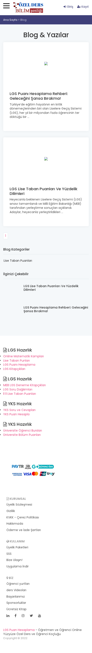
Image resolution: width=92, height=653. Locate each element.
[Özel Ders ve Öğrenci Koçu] (33, 470)
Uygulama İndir (17, 566)
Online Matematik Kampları (23, 356)
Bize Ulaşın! (14, 560)
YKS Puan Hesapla (16, 414)
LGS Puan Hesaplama (19, 630)
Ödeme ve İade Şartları (23, 530)
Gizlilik (10, 511)
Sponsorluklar (16, 603)
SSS (9, 554)
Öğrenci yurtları (18, 584)
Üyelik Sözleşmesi (19, 505)
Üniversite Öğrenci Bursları (22, 430)
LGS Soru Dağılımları (17, 389)
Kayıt (85, 6)
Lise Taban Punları (16, 360)
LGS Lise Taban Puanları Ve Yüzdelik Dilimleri (43, 191)
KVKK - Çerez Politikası (22, 517)
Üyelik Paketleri (17, 547)
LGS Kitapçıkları (14, 369)
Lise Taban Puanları (18, 260)
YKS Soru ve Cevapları (19, 410)
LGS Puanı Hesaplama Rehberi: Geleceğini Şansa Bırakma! (39, 96)
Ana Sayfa (10, 20)
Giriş (69, 6)
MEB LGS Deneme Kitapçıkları (24, 385)
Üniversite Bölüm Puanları (22, 435)
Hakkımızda (14, 524)
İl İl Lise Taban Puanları (19, 394)
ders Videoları (16, 590)
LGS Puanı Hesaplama (19, 364)
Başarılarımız (15, 597)
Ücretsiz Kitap (16, 609)
